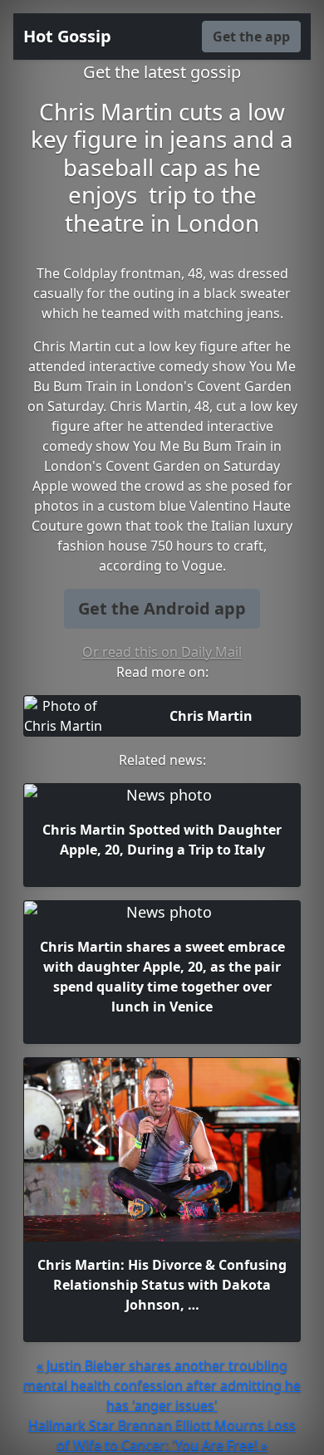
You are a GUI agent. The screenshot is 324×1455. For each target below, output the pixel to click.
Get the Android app (162, 608)
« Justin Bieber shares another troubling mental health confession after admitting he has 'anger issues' (162, 1385)
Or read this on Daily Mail (162, 652)
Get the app (251, 36)
